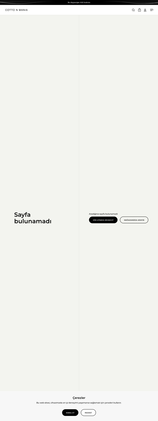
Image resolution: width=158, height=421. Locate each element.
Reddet (88, 413)
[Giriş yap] (145, 10)
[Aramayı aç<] (133, 10)
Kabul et (70, 413)
